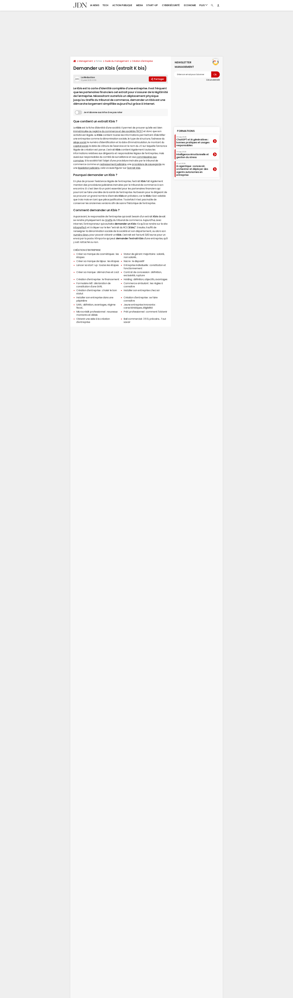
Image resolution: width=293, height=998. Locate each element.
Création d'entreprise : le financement (97, 279)
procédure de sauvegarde (146, 164)
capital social (80, 146)
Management (86, 61)
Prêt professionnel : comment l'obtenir (145, 311)
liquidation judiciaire (88, 168)
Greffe (108, 220)
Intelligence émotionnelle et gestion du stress (192, 154)
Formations (186, 131)
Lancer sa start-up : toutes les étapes (97, 265)
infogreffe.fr (80, 227)
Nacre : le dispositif (134, 261)
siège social (79, 142)
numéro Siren (80, 234)
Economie (190, 5)
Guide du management (117, 61)
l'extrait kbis (133, 168)
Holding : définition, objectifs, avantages (145, 279)
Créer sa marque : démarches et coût (97, 272)
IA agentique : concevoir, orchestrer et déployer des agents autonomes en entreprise (192, 169)
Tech (105, 5)
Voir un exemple (213, 80)
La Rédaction (88, 77)
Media (139, 5)
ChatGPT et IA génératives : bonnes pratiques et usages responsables (193, 141)
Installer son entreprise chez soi (141, 290)
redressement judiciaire (113, 164)
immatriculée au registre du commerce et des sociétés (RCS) (108, 131)
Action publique (122, 5)
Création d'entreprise (142, 61)
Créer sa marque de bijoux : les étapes (97, 261)
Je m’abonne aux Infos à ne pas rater (103, 112)
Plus (202, 5)
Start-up (152, 5)
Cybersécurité (171, 5)
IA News (94, 5)
